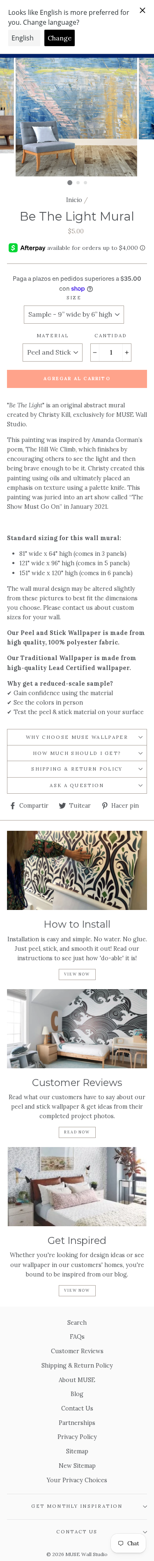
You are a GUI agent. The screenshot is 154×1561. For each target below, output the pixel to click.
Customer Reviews (77, 1351)
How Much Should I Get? (77, 753)
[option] (77, 117)
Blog (77, 1394)
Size (74, 297)
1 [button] (69, 182)
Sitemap (77, 1451)
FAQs (77, 1336)
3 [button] (86, 183)
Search (77, 1322)
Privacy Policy (77, 1437)
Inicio (74, 200)
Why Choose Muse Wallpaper (77, 737)
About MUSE (77, 1380)
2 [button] (78, 183)
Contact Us (77, 1408)
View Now (77, 974)
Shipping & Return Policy (77, 769)
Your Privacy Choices (77, 1480)
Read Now (77, 1132)
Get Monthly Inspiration (76, 1506)
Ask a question (77, 785)
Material (53, 335)
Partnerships (77, 1423)
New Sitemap (77, 1465)
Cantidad (110, 335)
